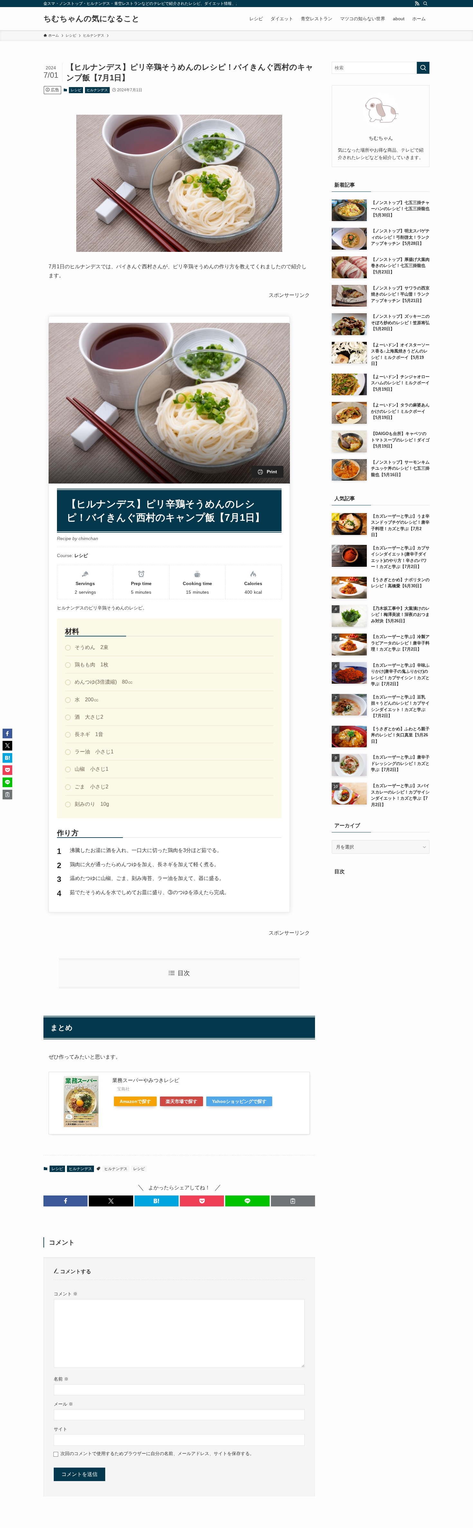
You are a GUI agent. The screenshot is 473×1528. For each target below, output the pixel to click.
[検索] (425, 3)
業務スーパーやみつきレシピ (145, 1080)
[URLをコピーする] (293, 1200)
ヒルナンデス (97, 90)
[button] (65, 1200)
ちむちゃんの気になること (91, 18)
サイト (60, 1429)
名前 (61, 1378)
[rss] (417, 3)
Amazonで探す (135, 1101)
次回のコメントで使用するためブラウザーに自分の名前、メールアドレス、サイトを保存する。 (157, 1453)
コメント (66, 1293)
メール (63, 1404)
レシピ (76, 90)
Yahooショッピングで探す (239, 1101)
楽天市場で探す (181, 1101)
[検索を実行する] (423, 68)
